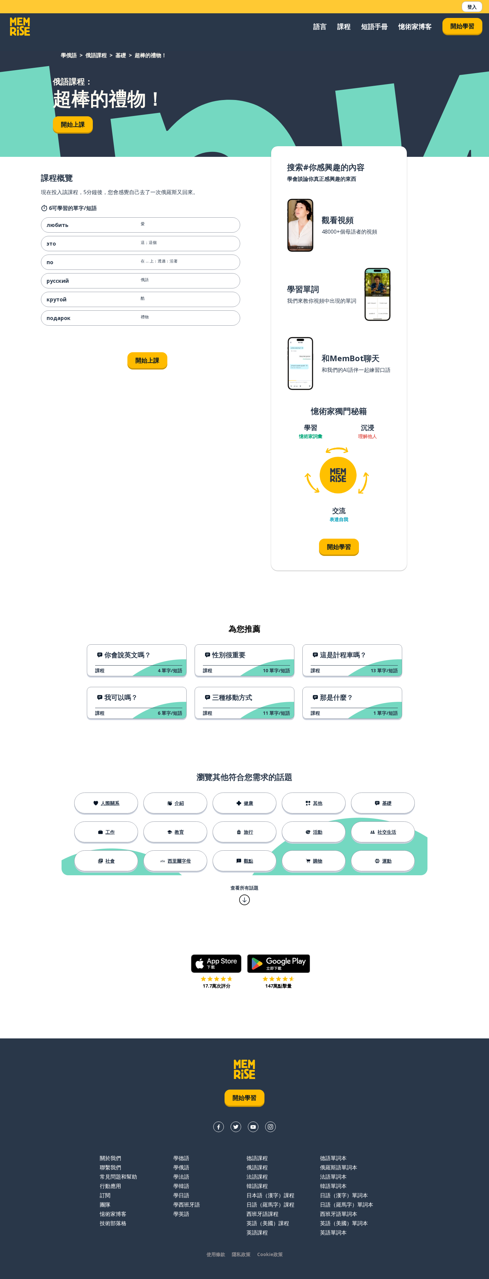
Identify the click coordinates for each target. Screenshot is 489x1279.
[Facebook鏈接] (218, 1126)
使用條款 (216, 1254)
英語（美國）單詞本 (344, 1223)
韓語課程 (257, 1186)
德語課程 (257, 1158)
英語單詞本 (333, 1232)
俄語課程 (96, 55)
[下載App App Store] (216, 963)
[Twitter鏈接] (236, 1126)
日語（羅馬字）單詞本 (346, 1204)
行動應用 (110, 1186)
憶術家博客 (415, 26)
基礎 (120, 55)
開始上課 (73, 124)
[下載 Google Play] (278, 963)
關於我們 (110, 1158)
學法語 (181, 1176)
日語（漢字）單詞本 (344, 1195)
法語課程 (257, 1176)
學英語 (181, 1214)
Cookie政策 (270, 1254)
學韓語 (181, 1186)
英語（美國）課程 (267, 1223)
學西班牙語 (186, 1204)
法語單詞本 (333, 1176)
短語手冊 (374, 26)
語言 (320, 26)
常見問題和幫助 (118, 1176)
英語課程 (257, 1232)
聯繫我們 (110, 1167)
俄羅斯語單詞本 (338, 1167)
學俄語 (69, 55)
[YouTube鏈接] (253, 1126)
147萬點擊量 (278, 986)
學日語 (181, 1195)
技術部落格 (113, 1223)
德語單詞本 (333, 1158)
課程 (344, 26)
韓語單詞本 (333, 1186)
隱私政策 (241, 1254)
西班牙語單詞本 (338, 1214)
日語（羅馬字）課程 (270, 1204)
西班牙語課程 (262, 1214)
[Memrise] (20, 26)
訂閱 (105, 1195)
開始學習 (462, 26)
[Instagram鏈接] (270, 1126)
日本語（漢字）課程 (270, 1195)
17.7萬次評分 (217, 986)
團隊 (105, 1204)
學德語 (181, 1158)
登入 (472, 7)
